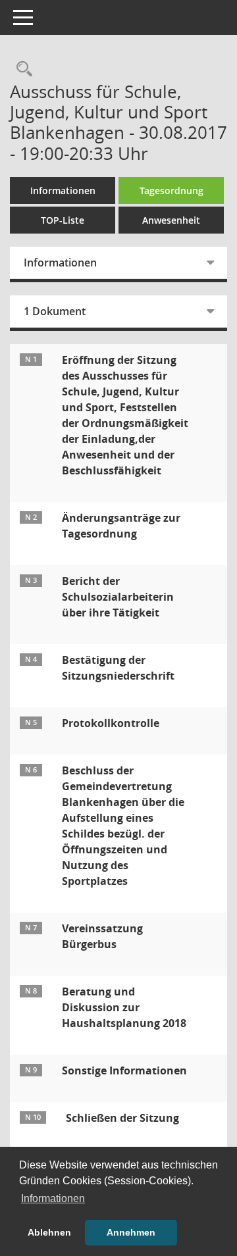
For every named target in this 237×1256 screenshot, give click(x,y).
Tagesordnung (171, 190)
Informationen (62, 190)
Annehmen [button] (131, 1232)
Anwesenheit (171, 220)
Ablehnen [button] (49, 1232)
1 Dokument (55, 311)
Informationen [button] (53, 1198)
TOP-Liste (62, 220)
